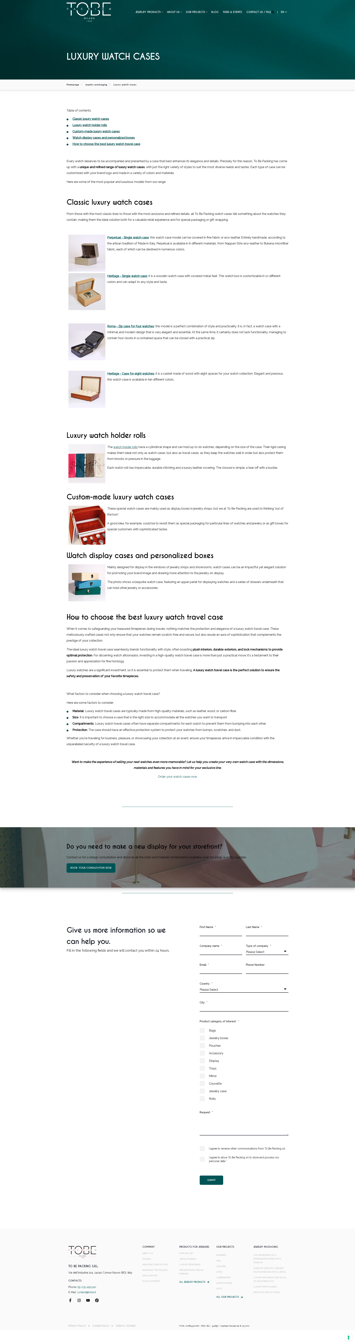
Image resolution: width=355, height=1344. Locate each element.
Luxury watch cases (125, 84)
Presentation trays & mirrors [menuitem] (191, 1272)
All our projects (227, 1297)
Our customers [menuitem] (151, 1281)
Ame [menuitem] (218, 1261)
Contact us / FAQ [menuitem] (258, 12)
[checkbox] (244, 1065)
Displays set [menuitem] (186, 1253)
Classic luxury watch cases (90, 119)
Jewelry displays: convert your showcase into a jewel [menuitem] (269, 1270)
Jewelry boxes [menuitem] (187, 1259)
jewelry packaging (96, 84)
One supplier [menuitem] (149, 1275)
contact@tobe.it (86, 1292)
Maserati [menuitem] (221, 1255)
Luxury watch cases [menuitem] (265, 1287)
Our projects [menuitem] (195, 12)
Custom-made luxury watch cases (96, 131)
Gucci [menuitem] (219, 1288)
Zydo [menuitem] (219, 1272)
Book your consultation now (90, 867)
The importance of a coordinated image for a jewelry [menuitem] (267, 1259)
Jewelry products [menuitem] (148, 12)
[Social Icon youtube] (88, 1300)
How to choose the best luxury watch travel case (106, 144)
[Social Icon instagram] (79, 1300)
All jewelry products (192, 1282)
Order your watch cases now (177, 776)
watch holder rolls (125, 447)
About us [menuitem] (173, 12)
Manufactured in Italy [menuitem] (155, 1264)
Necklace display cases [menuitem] (266, 1292)
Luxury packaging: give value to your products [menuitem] (269, 1279)
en (282, 12)
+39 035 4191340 (86, 1287)
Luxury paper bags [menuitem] (189, 1264)
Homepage (73, 84)
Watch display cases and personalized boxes (103, 137)
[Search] (273, 12)
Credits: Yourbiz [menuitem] (126, 1326)
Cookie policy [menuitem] (100, 1326)
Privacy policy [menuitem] (77, 1326)
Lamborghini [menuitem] (223, 1277)
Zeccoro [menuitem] (221, 1266)
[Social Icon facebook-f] (71, 1300)
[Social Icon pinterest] (95, 1300)
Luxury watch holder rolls (89, 125)
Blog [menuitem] (215, 12)
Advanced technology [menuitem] (155, 1270)
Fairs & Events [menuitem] (232, 12)
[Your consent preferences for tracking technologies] (348, 1337)
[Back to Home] (89, 11)
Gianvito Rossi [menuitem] (224, 1283)
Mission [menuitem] (146, 1259)
